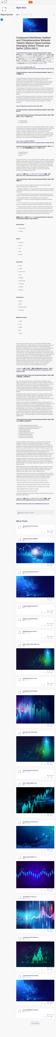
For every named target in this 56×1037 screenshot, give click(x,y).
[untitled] (35, 25)
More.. (51, 532)
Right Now (21, 7)
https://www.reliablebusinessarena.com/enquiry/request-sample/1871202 (35, 68)
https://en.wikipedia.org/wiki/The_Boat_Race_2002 (29, 106)
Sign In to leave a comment (27, 512)
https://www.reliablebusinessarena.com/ (39, 503)
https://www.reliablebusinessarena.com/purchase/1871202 (34, 175)
